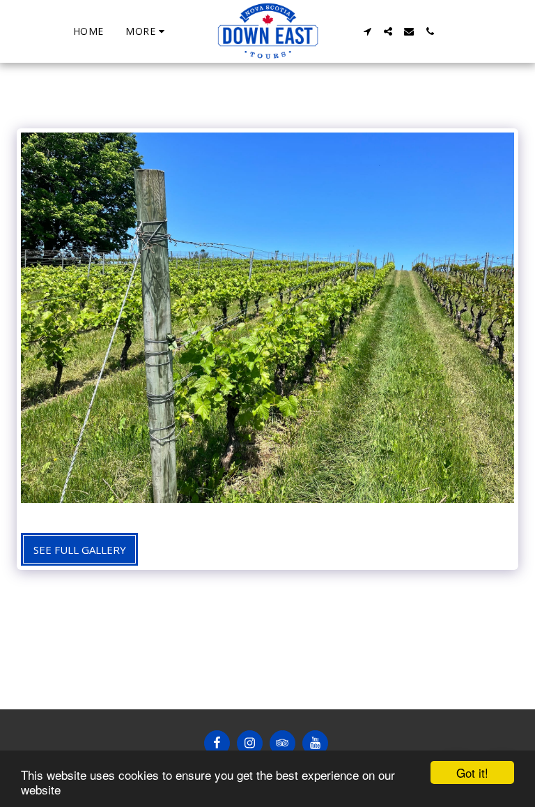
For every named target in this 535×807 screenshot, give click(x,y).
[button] (367, 31)
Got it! (472, 772)
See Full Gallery (79, 550)
